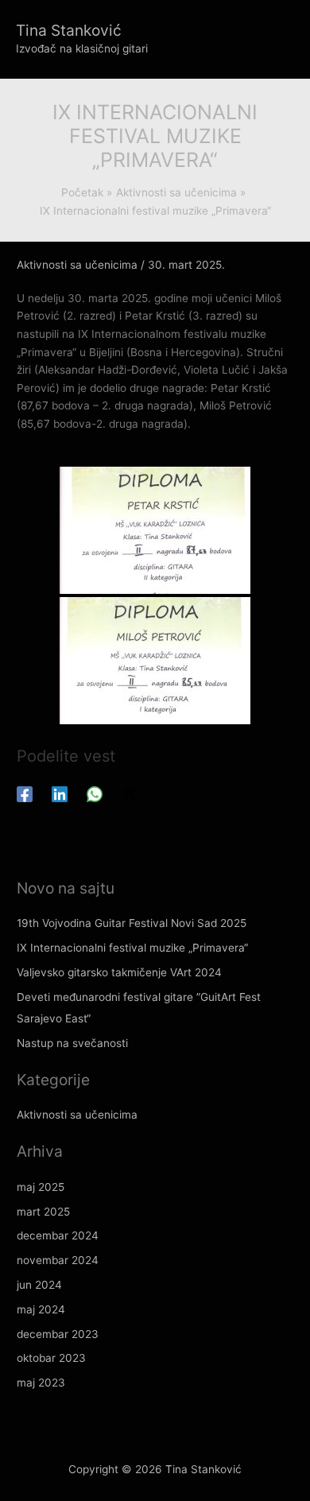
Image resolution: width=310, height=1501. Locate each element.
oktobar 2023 (51, 1358)
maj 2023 (41, 1382)
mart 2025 (43, 1211)
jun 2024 (39, 1284)
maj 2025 (40, 1187)
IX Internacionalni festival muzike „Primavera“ (132, 947)
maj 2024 (41, 1309)
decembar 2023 (58, 1334)
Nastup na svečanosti (72, 1043)
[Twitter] (130, 794)
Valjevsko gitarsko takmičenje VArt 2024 (119, 972)
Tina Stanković (69, 30)
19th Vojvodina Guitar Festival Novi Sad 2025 (131, 923)
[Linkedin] (60, 794)
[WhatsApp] (95, 794)
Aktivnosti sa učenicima (77, 264)
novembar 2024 (58, 1260)
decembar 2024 (58, 1235)
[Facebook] (25, 794)
